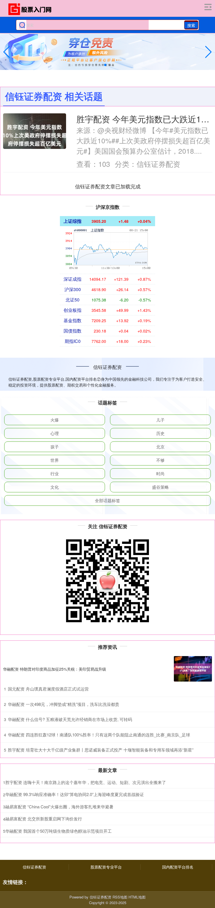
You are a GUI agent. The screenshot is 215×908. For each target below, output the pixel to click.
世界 (54, 460)
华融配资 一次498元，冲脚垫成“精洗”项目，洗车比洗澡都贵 (63, 704)
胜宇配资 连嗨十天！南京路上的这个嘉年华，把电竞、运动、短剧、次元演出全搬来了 (85, 782)
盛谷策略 (160, 487)
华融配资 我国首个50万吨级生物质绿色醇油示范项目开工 (58, 831)
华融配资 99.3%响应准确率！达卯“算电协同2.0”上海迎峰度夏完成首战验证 (74, 794)
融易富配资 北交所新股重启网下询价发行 (43, 819)
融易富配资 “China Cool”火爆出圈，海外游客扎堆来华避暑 (59, 806)
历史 (160, 433)
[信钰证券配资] (31, 9)
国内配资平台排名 (177, 867)
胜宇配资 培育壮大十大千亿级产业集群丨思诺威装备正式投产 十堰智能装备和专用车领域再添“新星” (100, 750)
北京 (160, 447)
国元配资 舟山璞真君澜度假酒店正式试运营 (48, 689)
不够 (160, 460)
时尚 (160, 473)
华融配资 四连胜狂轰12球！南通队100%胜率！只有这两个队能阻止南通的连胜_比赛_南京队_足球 (99, 735)
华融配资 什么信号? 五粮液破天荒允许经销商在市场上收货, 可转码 (70, 719)
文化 (54, 487)
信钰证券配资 (34, 867)
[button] (208, 52)
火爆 (54, 420)
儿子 (160, 420)
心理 (54, 433)
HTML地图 (137, 897)
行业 (54, 473)
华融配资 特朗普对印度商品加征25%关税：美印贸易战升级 (54, 669)
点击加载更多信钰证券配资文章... (108, 186)
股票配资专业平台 (106, 867)
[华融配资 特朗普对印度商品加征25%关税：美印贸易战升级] (193, 669)
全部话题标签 (107, 500)
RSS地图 (120, 897)
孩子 (54, 447)
